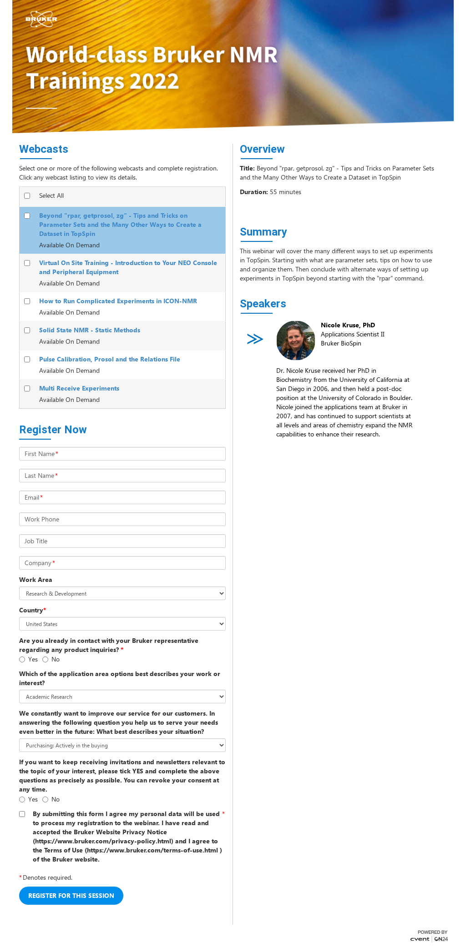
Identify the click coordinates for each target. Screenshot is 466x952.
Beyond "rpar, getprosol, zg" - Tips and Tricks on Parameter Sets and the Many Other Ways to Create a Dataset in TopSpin (120, 224)
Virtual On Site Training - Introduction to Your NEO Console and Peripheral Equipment (128, 267)
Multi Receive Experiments (79, 388)
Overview (262, 149)
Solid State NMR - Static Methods (89, 330)
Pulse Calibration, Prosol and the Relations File (109, 359)
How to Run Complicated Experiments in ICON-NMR (118, 300)
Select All (51, 195)
